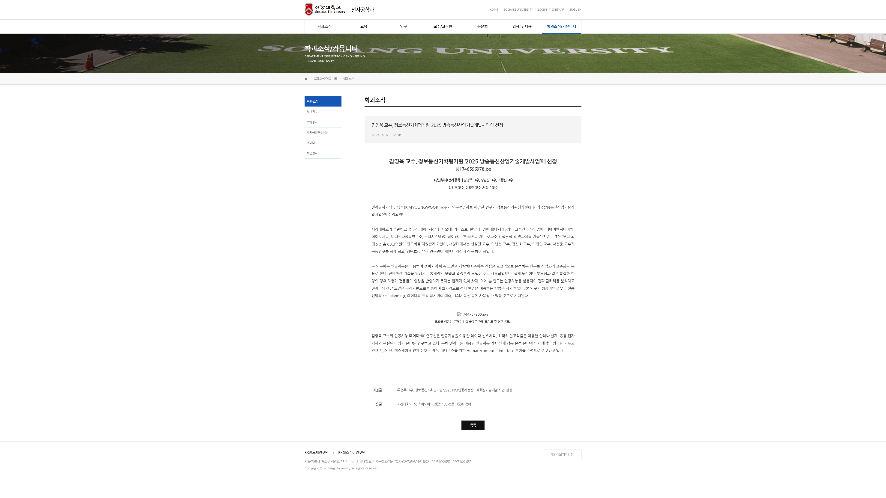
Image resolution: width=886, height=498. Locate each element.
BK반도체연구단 (317, 452)
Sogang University (518, 9)
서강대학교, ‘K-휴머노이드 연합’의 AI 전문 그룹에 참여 (434, 404)
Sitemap (558, 9)
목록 (473, 425)
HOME (494, 9)
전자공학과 (362, 9)
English (575, 9)
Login (542, 9)
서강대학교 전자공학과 (325, 9)
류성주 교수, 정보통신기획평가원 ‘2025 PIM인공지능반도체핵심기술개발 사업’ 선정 (454, 390)
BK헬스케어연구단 (351, 452)
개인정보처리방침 (562, 454)
